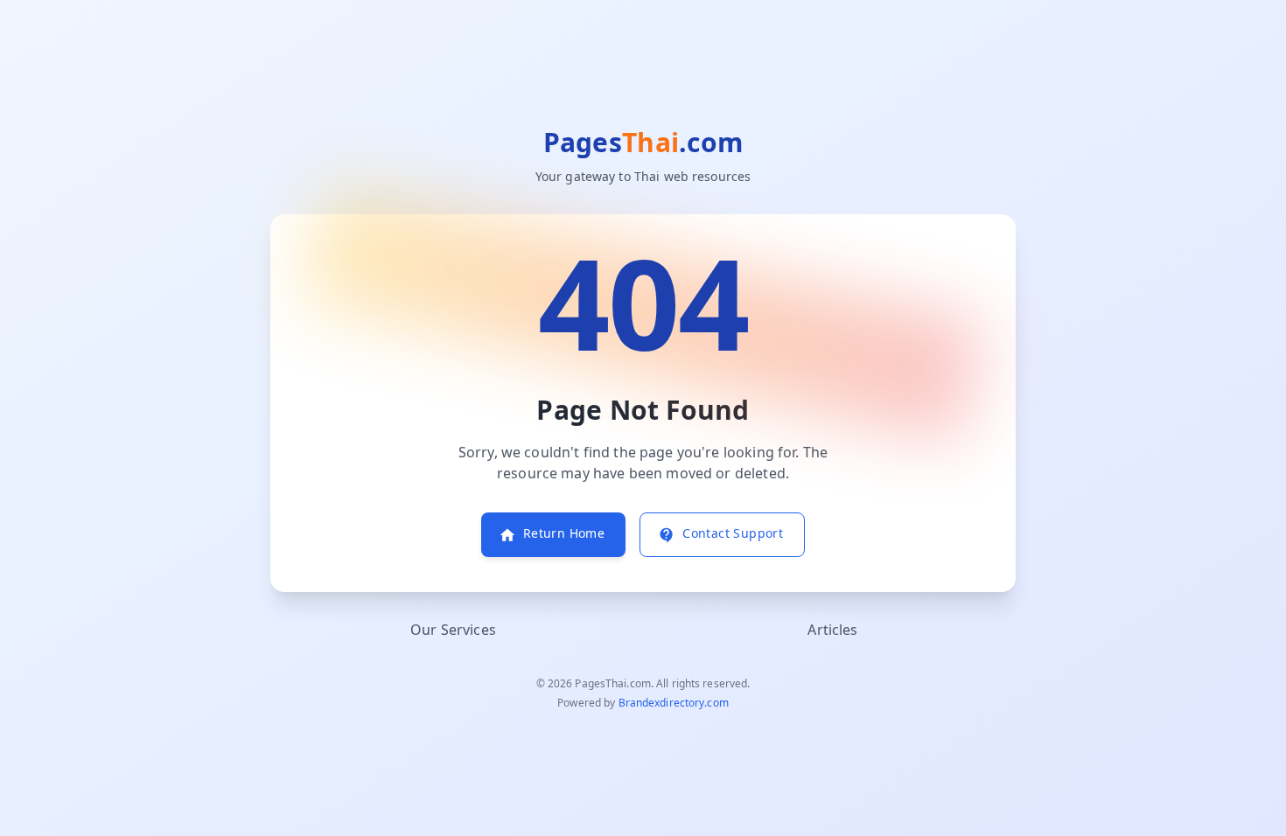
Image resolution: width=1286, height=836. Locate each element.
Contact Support (732, 534)
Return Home (564, 534)
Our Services (453, 630)
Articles (832, 630)
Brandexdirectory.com (674, 703)
